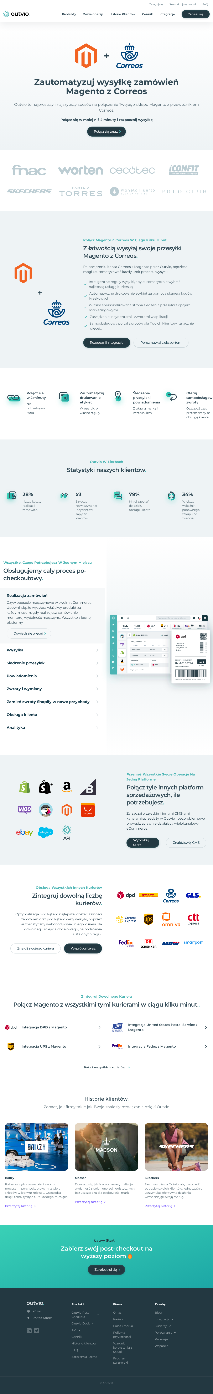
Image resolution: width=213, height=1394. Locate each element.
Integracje (167, 14)
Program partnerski (120, 1360)
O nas (117, 1312)
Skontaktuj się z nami (182, 4)
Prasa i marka (123, 1326)
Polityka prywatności (122, 1335)
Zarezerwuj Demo (85, 1357)
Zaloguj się (156, 4)
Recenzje (161, 1339)
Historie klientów (84, 1343)
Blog (158, 1312)
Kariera (118, 1319)
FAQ (205, 4)
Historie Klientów (122, 14)
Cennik (147, 14)
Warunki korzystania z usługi (122, 1348)
